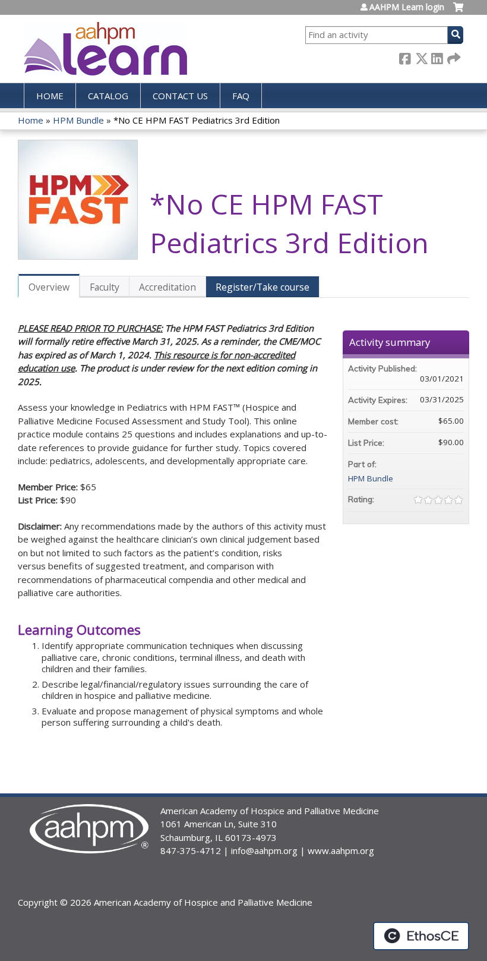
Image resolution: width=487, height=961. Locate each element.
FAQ (240, 96)
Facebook (405, 57)
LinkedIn (437, 57)
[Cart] (458, 11)
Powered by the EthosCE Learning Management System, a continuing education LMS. (421, 936)
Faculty (104, 287)
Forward (453, 57)
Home (50, 96)
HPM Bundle (78, 120)
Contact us (180, 96)
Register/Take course (262, 287)
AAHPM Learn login (406, 7)
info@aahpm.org (264, 850)
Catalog (108, 96)
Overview (49, 287)
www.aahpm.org (341, 850)
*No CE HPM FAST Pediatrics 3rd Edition (196, 120)
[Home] (105, 49)
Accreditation (167, 287)
